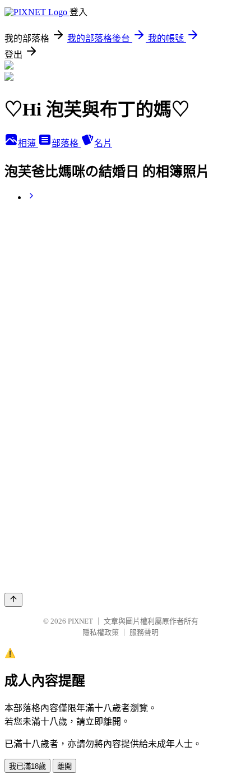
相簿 (28, 143)
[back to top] (13, 600)
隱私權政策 (100, 632)
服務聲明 (144, 632)
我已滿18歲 (27, 766)
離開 (64, 766)
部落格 (66, 143)
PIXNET (80, 621)
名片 (103, 143)
